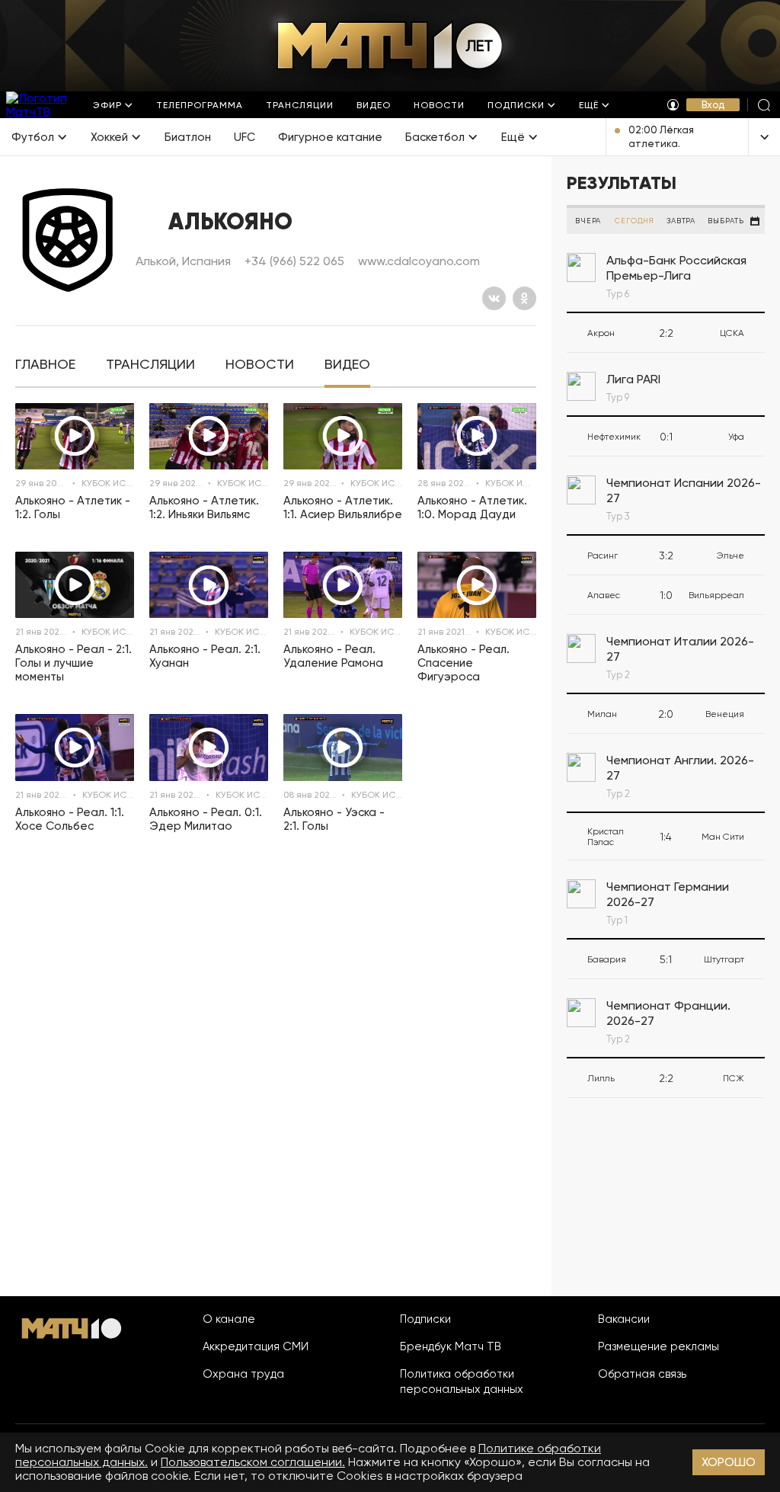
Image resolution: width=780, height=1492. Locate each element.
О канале (229, 1319)
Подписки (425, 1319)
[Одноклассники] (524, 298)
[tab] (45, 364)
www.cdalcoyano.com (419, 261)
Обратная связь (642, 1374)
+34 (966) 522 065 (294, 261)
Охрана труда (243, 1374)
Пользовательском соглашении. (253, 1462)
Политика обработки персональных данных (461, 1381)
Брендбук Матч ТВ (450, 1346)
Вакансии (624, 1319)
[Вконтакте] (494, 298)
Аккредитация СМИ (255, 1346)
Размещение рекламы (658, 1346)
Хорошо (729, 1462)
